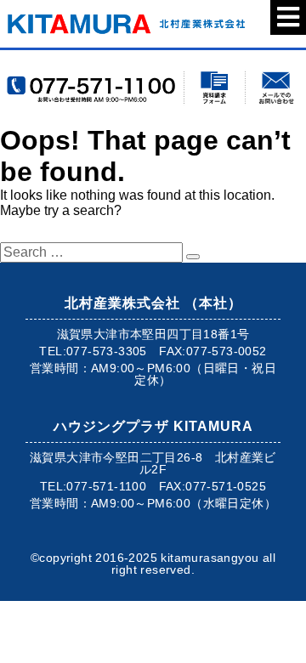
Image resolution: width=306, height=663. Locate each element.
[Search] (193, 256)
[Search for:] (93, 252)
